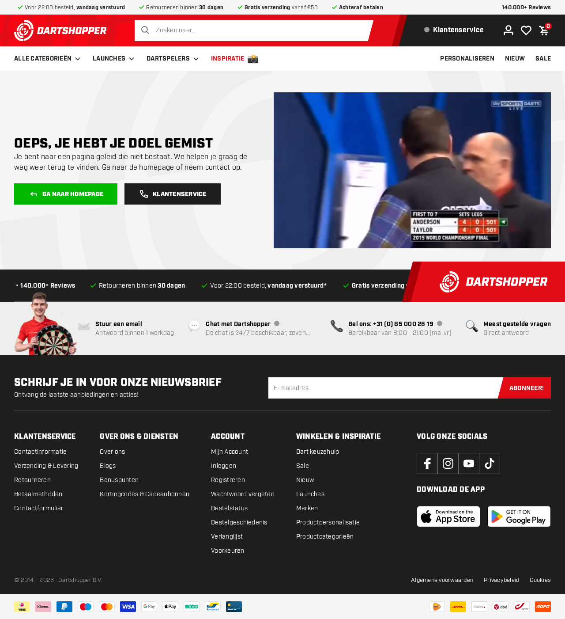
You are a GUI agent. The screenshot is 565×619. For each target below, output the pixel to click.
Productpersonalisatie (328, 522)
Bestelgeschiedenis (239, 522)
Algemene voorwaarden (442, 580)
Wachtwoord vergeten (243, 494)
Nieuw (305, 480)
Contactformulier (38, 508)
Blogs (108, 466)
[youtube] (468, 463)
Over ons (112, 452)
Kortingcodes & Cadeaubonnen (144, 494)
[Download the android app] (519, 516)
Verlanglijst (227, 536)
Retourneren (32, 480)
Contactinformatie (40, 452)
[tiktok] (489, 463)
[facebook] (427, 463)
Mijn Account (229, 452)
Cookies (540, 580)
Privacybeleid (501, 580)
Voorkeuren (228, 550)
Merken (307, 508)
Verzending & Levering (46, 466)
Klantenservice (180, 194)
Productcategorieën (325, 536)
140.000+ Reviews (526, 7)
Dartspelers (168, 59)
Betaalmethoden (38, 494)
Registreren (228, 480)
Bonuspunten (119, 480)
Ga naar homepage (72, 194)
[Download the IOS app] (448, 516)
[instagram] (448, 463)
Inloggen (223, 466)
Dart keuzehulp (317, 452)
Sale (302, 466)
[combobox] (256, 30)
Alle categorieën (43, 59)
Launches (109, 59)
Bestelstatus (229, 508)
